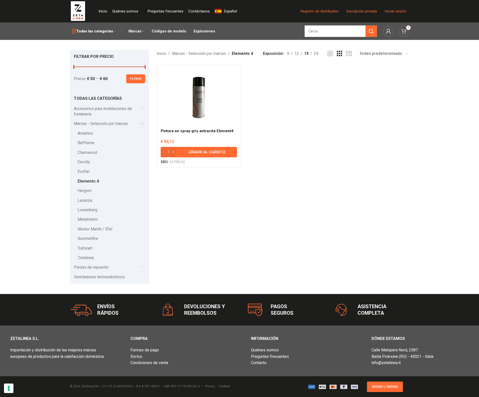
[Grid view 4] (349, 53)
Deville (84, 162)
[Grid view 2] (330, 53)
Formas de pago (144, 350)
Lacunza (85, 200)
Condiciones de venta (149, 362)
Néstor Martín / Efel (95, 229)
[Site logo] (78, 10)
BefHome (86, 142)
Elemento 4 (88, 181)
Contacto (258, 362)
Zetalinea (86, 257)
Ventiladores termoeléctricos (99, 277)
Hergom (85, 190)
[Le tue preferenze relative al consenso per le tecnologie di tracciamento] (8, 388)
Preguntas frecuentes (270, 356)
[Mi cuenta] (388, 31)
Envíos (136, 356)
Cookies (224, 386)
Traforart (85, 248)
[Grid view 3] (339, 53)
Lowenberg (87, 209)
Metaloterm (88, 219)
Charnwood (87, 152)
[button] (199, 152)
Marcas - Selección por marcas (101, 123)
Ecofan (84, 171)
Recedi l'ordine (385, 387)
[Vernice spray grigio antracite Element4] (199, 97)
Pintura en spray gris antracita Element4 (197, 131)
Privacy (210, 386)
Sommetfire (88, 238)
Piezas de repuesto (91, 267)
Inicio (161, 53)
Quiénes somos (265, 350)
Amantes (85, 133)
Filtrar (136, 79)
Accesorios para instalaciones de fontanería (103, 111)
